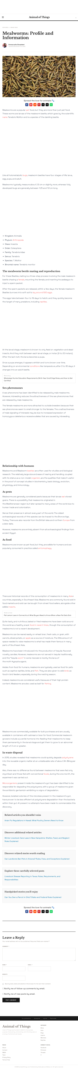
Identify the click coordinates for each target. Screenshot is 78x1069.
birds (66, 670)
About (4, 1047)
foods (46, 774)
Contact (4, 1050)
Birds (42, 1028)
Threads (43, 1052)
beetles (30, 470)
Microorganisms (9, 783)
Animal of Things (39, 17)
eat (63, 496)
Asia (71, 596)
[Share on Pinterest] (39, 104)
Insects (43, 1035)
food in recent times (39, 625)
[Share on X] (43, 104)
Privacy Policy (6, 1057)
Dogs (42, 1033)
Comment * (5, 946)
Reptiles (43, 1040)
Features (5, 27)
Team (3, 1055)
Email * (30, 964)
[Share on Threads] (47, 104)
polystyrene (67, 757)
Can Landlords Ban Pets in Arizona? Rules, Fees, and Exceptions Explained (37, 859)
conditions (35, 366)
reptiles (43, 301)
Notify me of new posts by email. (19, 994)
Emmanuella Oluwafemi (16, 45)
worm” (21, 658)
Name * (4, 964)
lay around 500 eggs (42, 292)
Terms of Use (6, 1060)
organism (35, 478)
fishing (48, 683)
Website (5, 974)
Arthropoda (18, 240)
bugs (25, 175)
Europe (66, 520)
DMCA (4, 1052)
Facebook (43, 1047)
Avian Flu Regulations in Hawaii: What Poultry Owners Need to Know (34, 820)
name (5, 117)
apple (28, 638)
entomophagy (44, 548)
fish (36, 670)
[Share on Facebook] (26, 104)
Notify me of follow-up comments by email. (24, 988)
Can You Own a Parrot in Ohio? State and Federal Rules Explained (33, 897)
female (21, 279)
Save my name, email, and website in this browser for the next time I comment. (28, 984)
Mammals (43, 1038)
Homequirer (37, 1018)
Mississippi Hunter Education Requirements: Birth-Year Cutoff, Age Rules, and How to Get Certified (38, 379)
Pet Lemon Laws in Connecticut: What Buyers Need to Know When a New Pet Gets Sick (37, 615)
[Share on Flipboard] (30, 104)
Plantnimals (53, 1018)
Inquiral (45, 1018)
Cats (42, 1030)
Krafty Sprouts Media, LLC (45, 1067)
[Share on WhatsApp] (51, 104)
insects (11, 607)
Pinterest (43, 1050)
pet (27, 110)
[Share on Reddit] (34, 104)
